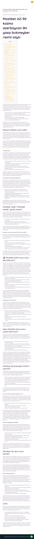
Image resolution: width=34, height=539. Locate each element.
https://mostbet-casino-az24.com (8, 148)
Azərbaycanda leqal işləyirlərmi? (10, 46)
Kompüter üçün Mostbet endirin (11, 82)
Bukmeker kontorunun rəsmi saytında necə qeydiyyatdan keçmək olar (11, 79)
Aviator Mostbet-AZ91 (9, 97)
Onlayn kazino (8, 83)
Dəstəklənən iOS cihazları (9, 54)
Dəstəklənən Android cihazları (10, 71)
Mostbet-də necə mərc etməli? (10, 64)
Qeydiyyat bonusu (8, 95)
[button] (31, 536)
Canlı (6, 66)
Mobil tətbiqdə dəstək (9, 65)
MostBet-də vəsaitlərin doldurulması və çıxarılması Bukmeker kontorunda (10, 99)
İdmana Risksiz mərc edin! (9, 43)
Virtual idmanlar (8, 92)
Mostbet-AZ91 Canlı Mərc (9, 81)
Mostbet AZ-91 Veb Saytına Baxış (11, 70)
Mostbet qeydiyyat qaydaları (10, 63)
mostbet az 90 (5, 12)
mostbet (15, 203)
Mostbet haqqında (8, 86)
